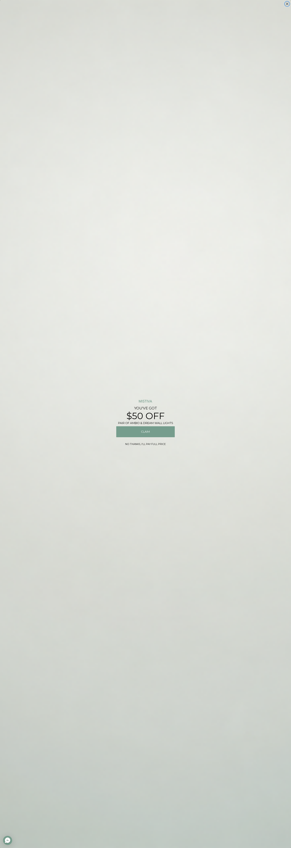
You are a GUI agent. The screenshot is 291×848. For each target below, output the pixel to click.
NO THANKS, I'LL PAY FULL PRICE (145, 444)
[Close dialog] (287, 4)
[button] (7, 840)
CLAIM (145, 431)
